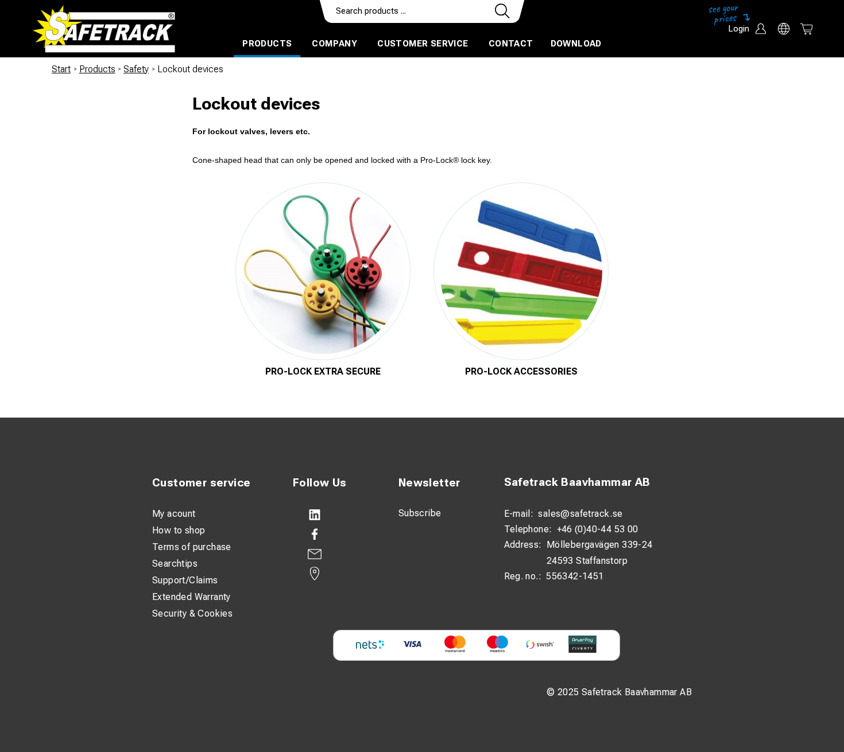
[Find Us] (334, 573)
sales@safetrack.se (580, 513)
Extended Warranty (191, 596)
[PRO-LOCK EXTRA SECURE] (323, 271)
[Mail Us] (334, 554)
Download (576, 43)
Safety (136, 69)
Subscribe (420, 513)
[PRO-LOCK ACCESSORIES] (521, 271)
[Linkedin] (334, 515)
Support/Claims (185, 580)
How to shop (178, 530)
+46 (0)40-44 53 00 (597, 529)
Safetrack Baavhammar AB (577, 482)
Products (267, 43)
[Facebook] (334, 534)
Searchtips (175, 563)
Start (61, 69)
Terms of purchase (191, 546)
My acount (174, 513)
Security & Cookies (192, 613)
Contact (511, 43)
